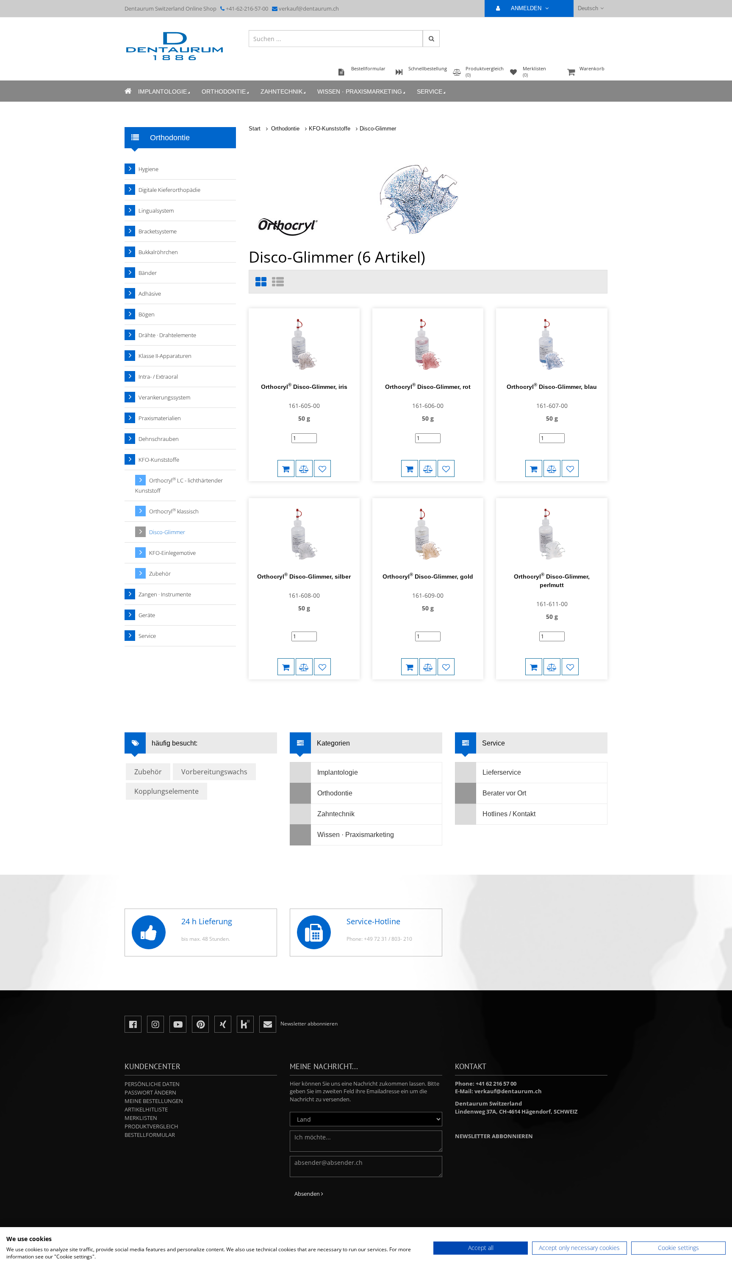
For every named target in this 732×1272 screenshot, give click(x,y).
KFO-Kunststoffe (329, 128)
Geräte (147, 615)
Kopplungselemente (166, 791)
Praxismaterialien (160, 418)
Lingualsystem (156, 210)
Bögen (147, 314)
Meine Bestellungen (154, 1101)
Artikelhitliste (146, 1109)
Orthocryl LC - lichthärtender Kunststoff (179, 485)
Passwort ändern (150, 1092)
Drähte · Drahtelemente (167, 335)
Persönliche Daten (152, 1084)
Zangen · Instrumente (165, 594)
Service (429, 91)
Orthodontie (224, 91)
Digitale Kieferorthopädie (169, 190)
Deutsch (588, 8)
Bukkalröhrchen (158, 252)
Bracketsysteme (158, 231)
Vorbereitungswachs (214, 771)
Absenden (307, 1193)
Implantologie (162, 91)
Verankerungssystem (164, 397)
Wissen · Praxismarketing (359, 91)
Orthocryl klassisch (174, 511)
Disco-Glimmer (378, 128)
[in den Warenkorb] (285, 468)
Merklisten (141, 1118)
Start (255, 128)
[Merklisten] (322, 468)
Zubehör (160, 573)
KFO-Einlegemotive (172, 553)
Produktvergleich (151, 1126)
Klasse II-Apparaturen (165, 356)
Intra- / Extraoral (158, 376)
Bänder (148, 273)
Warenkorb (592, 68)
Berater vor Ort (504, 793)
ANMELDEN (527, 8)
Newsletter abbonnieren (494, 1136)
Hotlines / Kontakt (508, 814)
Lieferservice (501, 772)
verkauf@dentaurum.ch (309, 8)
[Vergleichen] (304, 468)
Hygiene (148, 169)
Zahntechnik (281, 91)
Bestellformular (150, 1135)
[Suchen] (431, 38)
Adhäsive (150, 293)
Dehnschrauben (159, 439)
